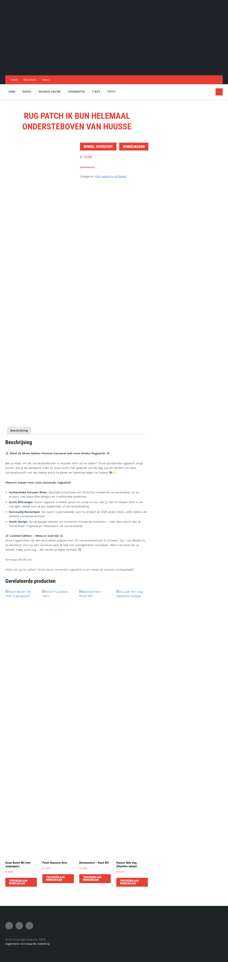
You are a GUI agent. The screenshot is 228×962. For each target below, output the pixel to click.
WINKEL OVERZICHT (98, 146)
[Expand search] (219, 91)
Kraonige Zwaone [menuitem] (50, 91)
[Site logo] (114, 68)
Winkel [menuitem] (14, 79)
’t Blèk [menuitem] (96, 91)
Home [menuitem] (12, 91)
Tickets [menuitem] (45, 79)
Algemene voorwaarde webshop (27, 943)
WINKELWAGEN (134, 146)
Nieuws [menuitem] (26, 91)
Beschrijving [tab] (19, 430)
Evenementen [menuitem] (76, 91)
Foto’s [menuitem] (111, 91)
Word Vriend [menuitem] (30, 79)
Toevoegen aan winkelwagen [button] (18, 882)
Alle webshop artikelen (111, 176)
